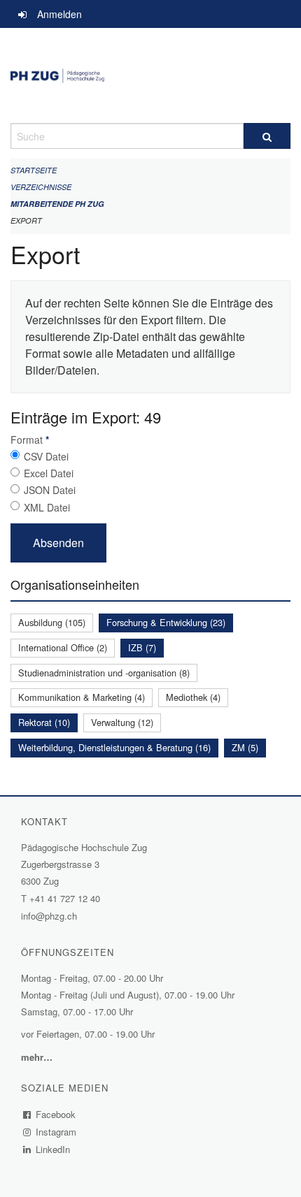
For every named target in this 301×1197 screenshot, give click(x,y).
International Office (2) (62, 647)
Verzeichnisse (40, 187)
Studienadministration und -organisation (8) (104, 672)
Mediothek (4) (193, 697)
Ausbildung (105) (51, 622)
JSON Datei (50, 490)
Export (26, 220)
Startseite (33, 170)
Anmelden (59, 14)
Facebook (56, 1114)
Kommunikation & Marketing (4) (81, 697)
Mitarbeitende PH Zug (57, 203)
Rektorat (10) (44, 722)
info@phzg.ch (49, 915)
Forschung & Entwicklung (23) (165, 622)
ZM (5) (245, 747)
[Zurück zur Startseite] (150, 75)
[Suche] (267, 136)
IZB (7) (142, 647)
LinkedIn (53, 1149)
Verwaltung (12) (122, 722)
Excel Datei (49, 473)
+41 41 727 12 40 (64, 898)
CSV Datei (46, 456)
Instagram (56, 1131)
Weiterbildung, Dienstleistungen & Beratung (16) (114, 747)
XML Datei (47, 507)
